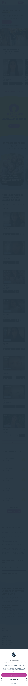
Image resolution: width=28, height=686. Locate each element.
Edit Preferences (14, 679)
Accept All (14, 675)
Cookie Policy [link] (14, 683)
